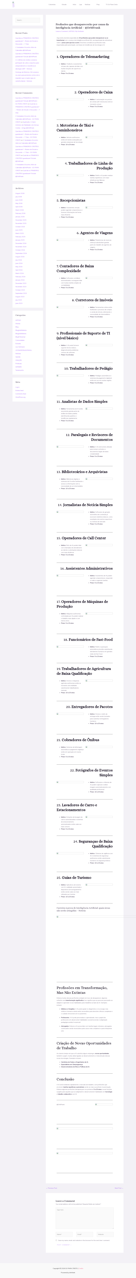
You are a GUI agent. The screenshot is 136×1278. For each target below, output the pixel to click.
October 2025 (20, 227)
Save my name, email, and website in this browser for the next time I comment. (84, 1240)
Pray (98, 4)
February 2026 (20, 213)
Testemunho (19, 370)
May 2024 (18, 267)
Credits (81, 1268)
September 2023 (21, 293)
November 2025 (20, 223)
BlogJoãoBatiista (20, 330)
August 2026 (19, 193)
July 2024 (18, 260)
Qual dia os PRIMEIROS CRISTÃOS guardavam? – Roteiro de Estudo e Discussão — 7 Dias (27, 41)
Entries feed (19, 390)
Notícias (87, 4)
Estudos (18, 343)
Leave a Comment (62, 31)
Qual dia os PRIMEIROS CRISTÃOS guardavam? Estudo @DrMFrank (27, 158)
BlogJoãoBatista (20, 333)
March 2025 (19, 233)
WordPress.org (20, 397)
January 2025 (20, 240)
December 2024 (20, 243)
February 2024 (20, 277)
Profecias (18, 363)
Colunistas (52, 4)
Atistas (17, 323)
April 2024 (18, 270)
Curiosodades (20, 340)
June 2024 (18, 263)
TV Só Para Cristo (112, 4)
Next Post (119, 1188)
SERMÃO (18, 367)
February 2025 (20, 237)
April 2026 (18, 207)
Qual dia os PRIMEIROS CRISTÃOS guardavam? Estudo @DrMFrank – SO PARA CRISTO (27, 101)
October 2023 (20, 290)
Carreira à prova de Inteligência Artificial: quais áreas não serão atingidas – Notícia (83, 909)
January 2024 (20, 280)
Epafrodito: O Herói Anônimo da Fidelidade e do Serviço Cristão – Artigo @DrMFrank (27, 125)
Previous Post (51, 1188)
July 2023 (18, 300)
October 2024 (20, 250)
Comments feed (20, 394)
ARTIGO (18, 320)
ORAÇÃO (18, 360)
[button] (56, 4)
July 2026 (18, 197)
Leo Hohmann (20, 347)
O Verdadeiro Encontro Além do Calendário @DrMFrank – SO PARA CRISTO (27, 119)
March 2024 (19, 273)
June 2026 (18, 200)
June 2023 (18, 303)
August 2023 (19, 297)
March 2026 (19, 210)
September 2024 (21, 253)
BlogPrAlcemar (20, 337)
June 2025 (18, 230)
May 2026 (18, 203)
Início (74, 4)
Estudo (64, 4)
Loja (80, 4)
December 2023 (20, 283)
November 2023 (20, 287)
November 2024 (20, 247)
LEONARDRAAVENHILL (23, 350)
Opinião (17, 357)
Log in (17, 387)
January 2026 (20, 217)
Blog (16, 327)
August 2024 (19, 257)
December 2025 (20, 220)
